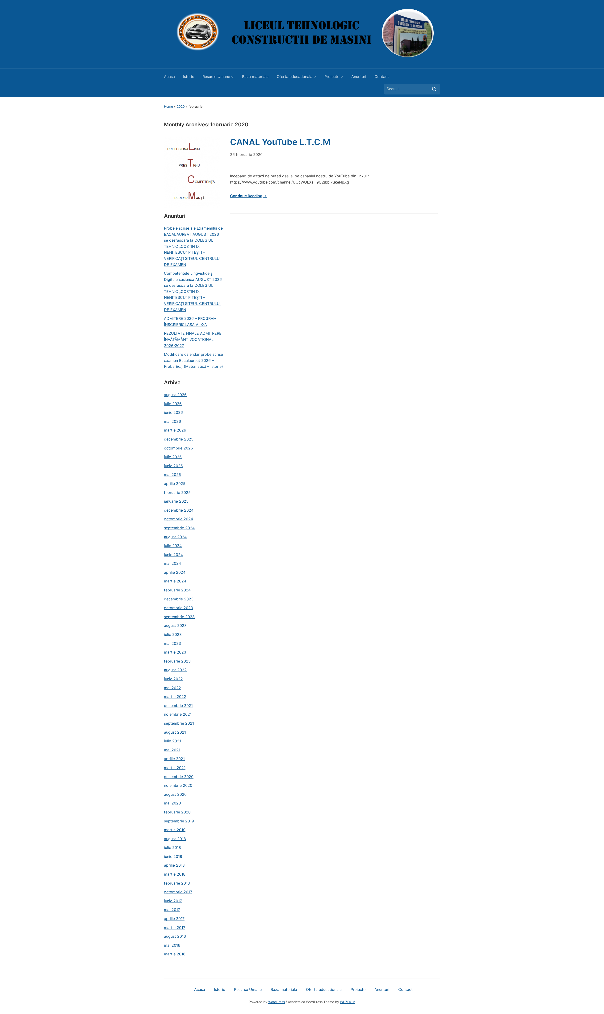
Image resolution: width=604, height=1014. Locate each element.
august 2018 (175, 838)
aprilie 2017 (174, 918)
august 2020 (175, 794)
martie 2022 (175, 696)
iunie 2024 (173, 554)
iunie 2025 (173, 465)
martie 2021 (174, 767)
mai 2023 (172, 643)
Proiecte (331, 76)
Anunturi (358, 76)
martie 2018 (174, 874)
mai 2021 (172, 750)
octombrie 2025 (178, 448)
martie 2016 (174, 954)
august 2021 (175, 732)
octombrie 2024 (178, 519)
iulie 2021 (172, 741)
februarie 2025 (177, 492)
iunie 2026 (173, 412)
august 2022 (175, 669)
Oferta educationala (294, 76)
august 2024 (175, 537)
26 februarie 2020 (246, 154)
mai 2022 (172, 687)
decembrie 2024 (178, 510)
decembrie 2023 (178, 599)
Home (168, 106)
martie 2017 (174, 927)
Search (434, 89)
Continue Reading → (248, 195)
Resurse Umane (216, 76)
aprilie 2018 (174, 865)
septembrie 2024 (179, 528)
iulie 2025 (173, 456)
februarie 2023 (177, 661)
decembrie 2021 (178, 705)
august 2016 (175, 936)
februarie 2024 (177, 590)
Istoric (188, 76)
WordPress (276, 1002)
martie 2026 (175, 430)
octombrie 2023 (178, 607)
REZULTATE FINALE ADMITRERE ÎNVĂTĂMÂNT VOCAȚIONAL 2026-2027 (193, 339)
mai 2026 (172, 421)
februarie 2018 (177, 883)
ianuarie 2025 (176, 501)
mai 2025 (172, 474)
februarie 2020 (177, 812)
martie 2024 (175, 581)
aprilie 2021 (174, 758)
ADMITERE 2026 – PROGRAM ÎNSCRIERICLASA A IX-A (190, 321)
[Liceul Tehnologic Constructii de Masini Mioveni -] (302, 32)
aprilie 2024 (174, 572)
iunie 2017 (173, 900)
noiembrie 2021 (178, 714)
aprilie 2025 (174, 483)
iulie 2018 (172, 847)
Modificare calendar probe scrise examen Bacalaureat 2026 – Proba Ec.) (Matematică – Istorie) (193, 360)
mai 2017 (172, 909)
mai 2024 (172, 563)
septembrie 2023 (179, 616)
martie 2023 (175, 652)
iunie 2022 (173, 678)
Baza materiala (255, 76)
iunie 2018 (173, 856)
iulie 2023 (173, 634)
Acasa (169, 76)
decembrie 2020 (178, 776)
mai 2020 (172, 803)
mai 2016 (172, 945)
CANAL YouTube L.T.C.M (280, 142)
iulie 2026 (173, 403)
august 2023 (175, 625)
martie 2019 (174, 829)
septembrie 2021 (179, 723)
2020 (181, 106)
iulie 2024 (173, 545)
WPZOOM (347, 1002)
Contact (381, 76)
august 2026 (175, 394)
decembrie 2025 (178, 439)
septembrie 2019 (179, 821)
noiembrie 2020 (178, 785)
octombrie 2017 (178, 892)
